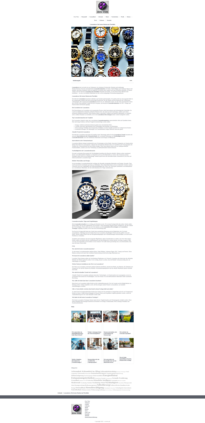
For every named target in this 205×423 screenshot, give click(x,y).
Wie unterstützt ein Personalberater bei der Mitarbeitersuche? (110, 361)
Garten (87, 404)
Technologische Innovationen (123, 388)
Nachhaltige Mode (98, 383)
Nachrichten (114, 17)
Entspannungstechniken (83, 378)
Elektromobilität (98, 375)
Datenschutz (88, 373)
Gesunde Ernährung (119, 378)
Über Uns (87, 412)
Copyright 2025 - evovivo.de (102, 421)
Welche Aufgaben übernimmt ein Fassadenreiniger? (77, 361)
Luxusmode (114, 380)
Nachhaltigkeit (111, 382)
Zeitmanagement (117, 390)
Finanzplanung (109, 378)
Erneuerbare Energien (100, 378)
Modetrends (75, 383)
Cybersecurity (81, 373)
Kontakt (109, 20)
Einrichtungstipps (88, 375)
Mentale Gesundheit (122, 380)
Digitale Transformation (108, 373)
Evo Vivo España (126, 406)
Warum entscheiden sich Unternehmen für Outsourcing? (110, 333)
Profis (122, 17)
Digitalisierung (119, 373)
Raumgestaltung (80, 385)
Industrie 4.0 (82, 380)
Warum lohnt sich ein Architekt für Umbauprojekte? (93, 361)
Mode (107, 17)
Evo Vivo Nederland (126, 411)
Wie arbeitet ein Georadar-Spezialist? (125, 332)
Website (87, 415)
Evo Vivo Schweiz (126, 416)
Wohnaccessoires (86, 390)
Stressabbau (80, 388)
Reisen (128, 17)
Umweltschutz (76, 390)
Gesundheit (92, 17)
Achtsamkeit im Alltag (91, 371)
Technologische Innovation (109, 388)
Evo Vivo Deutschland (127, 401)
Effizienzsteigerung (77, 375)
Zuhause (101, 20)
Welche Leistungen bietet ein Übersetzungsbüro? (94, 332)
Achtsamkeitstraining (108, 371)
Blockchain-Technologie (120, 371)
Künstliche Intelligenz (102, 380)
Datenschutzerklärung (91, 417)
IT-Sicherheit (89, 380)
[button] (130, 80)
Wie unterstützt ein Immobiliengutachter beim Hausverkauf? (77, 333)
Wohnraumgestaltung (98, 390)
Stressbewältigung (95, 387)
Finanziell (84, 17)
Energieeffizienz (110, 375)
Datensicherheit (96, 373)
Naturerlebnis (121, 382)
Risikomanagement (91, 385)
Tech (95, 20)
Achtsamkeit (76, 371)
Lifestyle (100, 17)
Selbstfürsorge (104, 385)
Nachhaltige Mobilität (86, 382)
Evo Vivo (76, 17)
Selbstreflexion (115, 385)
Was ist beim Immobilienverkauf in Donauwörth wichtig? (125, 359)
